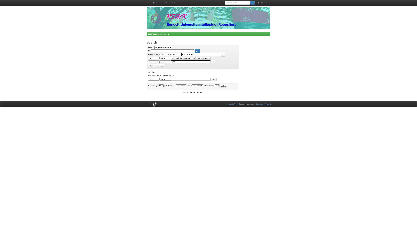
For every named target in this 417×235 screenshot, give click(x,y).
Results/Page (153, 86)
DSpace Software (232, 104)
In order (189, 86)
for (149, 51)
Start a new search (156, 66)
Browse (164, 3)
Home (156, 3)
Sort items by (170, 86)
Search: (151, 47)
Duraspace (259, 104)
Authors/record (208, 86)
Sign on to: (263, 3)
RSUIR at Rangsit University (158, 34)
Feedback (268, 104)
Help (173, 3)
